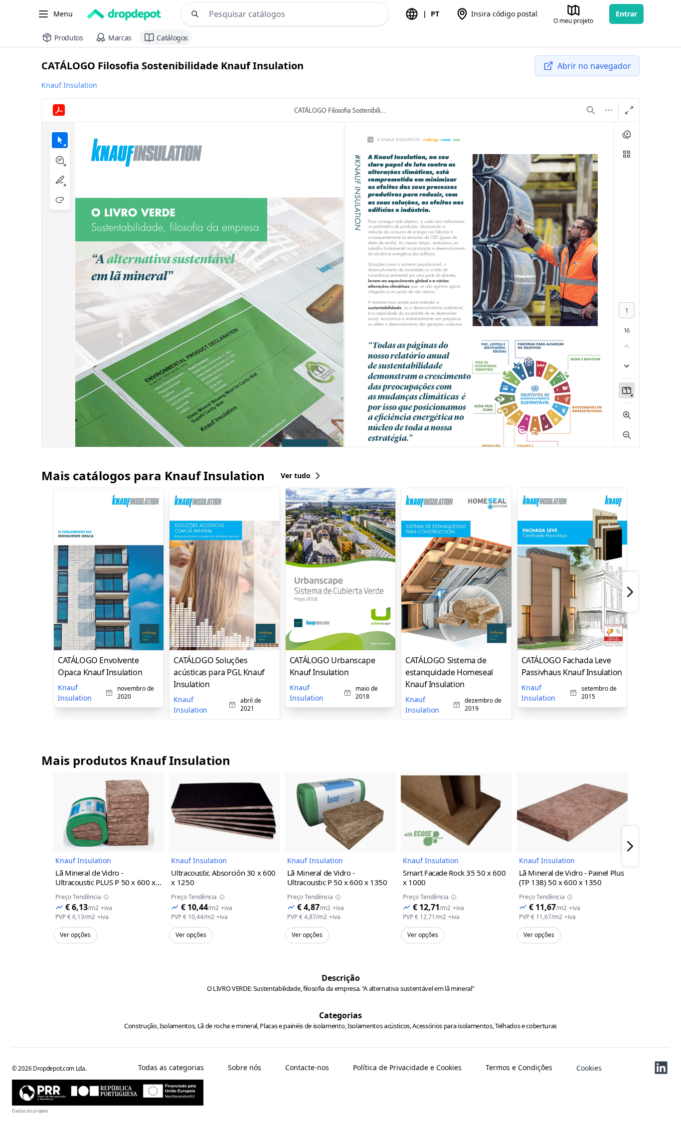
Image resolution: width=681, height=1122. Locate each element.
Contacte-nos (307, 1068)
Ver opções (75, 935)
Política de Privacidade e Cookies (407, 1068)
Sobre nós (244, 1068)
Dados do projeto (30, 1111)
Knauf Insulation (69, 85)
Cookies (589, 1068)
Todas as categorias (171, 1068)
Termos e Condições (519, 1068)
